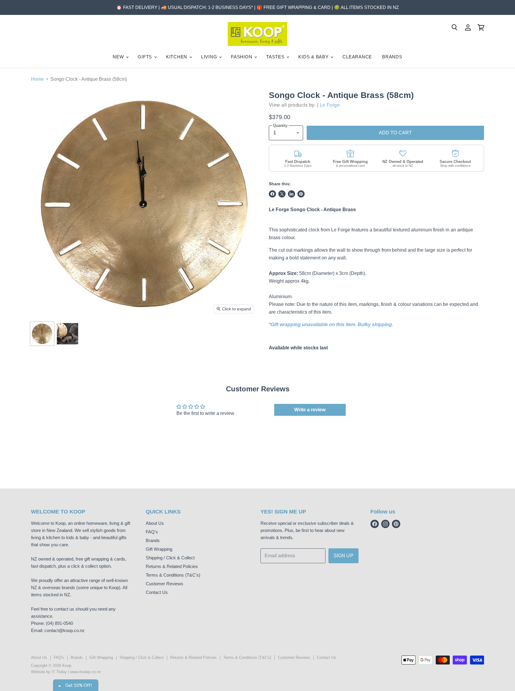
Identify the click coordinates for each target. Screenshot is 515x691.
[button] (304, 43)
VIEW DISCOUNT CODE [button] (257, 110)
